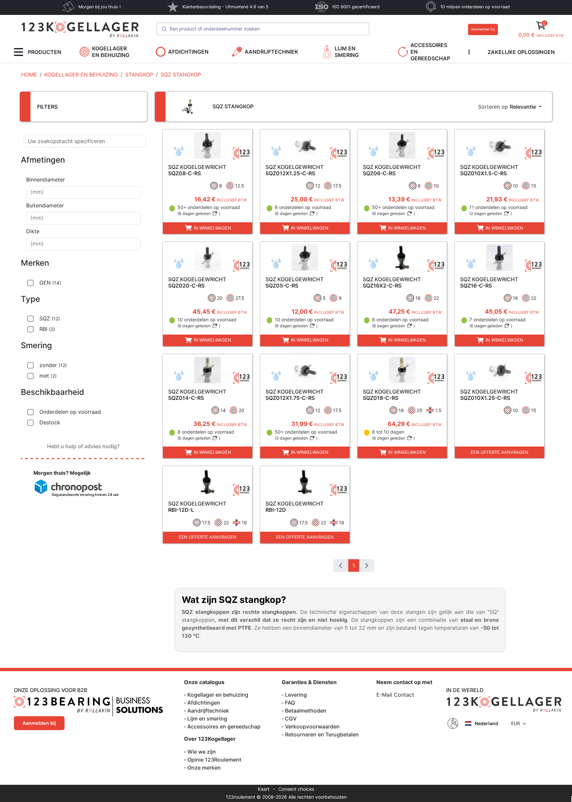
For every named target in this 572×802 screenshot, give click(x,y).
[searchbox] (83, 192)
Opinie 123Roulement (214, 759)
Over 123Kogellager (210, 738)
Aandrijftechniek (208, 710)
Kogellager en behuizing (217, 694)
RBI (47, 329)
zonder (53, 365)
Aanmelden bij (483, 29)
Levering (296, 694)
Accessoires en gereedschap (224, 726)
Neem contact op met (404, 682)
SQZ (49, 318)
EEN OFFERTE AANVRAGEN (499, 452)
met (48, 375)
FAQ (290, 702)
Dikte (32, 231)
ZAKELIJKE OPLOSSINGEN (521, 52)
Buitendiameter (45, 205)
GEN (50, 282)
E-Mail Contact (395, 694)
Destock (49, 422)
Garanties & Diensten (309, 682)
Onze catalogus (204, 682)
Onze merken (204, 767)
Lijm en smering (207, 718)
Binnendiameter (45, 179)
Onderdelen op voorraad (70, 411)
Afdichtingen (203, 702)
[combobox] (83, 192)
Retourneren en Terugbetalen (322, 734)
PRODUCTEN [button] (44, 52)
